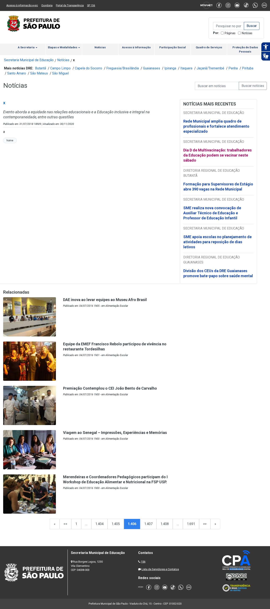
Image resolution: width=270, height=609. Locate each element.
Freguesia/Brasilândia (122, 68)
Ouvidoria (47, 5)
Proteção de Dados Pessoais (245, 49)
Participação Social (172, 47)
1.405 (116, 524)
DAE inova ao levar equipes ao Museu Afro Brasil (105, 299)
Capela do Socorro (88, 68)
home (10, 140)
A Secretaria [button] (26, 47)
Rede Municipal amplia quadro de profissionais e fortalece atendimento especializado (216, 126)
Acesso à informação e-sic (22, 5)
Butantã (40, 68)
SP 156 (91, 5)
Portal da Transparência (70, 5)
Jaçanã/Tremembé (210, 68)
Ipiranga (170, 68)
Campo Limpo (60, 68)
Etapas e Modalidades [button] (63, 47)
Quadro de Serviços (209, 47)
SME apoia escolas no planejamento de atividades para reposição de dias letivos (217, 242)
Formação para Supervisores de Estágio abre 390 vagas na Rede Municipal (218, 186)
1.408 (165, 524)
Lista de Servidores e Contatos (160, 569)
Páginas (230, 33)
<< (65, 524)
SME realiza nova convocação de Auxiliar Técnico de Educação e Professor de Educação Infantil (212, 213)
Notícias (247, 33)
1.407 (148, 524)
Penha (233, 68)
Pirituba (247, 68)
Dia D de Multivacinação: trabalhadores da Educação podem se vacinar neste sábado (217, 155)
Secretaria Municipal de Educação (29, 60)
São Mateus (39, 73)
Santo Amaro (16, 73)
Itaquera (186, 68)
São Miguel (60, 73)
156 (143, 561)
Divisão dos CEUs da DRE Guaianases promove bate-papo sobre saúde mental (218, 273)
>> (205, 524)
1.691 (191, 524)
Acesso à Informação (136, 47)
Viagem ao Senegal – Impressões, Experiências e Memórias (115, 432)
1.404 (99, 524)
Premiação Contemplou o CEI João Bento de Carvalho (110, 388)
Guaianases (151, 68)
